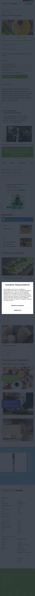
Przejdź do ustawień (17, 305)
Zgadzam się (17, 310)
